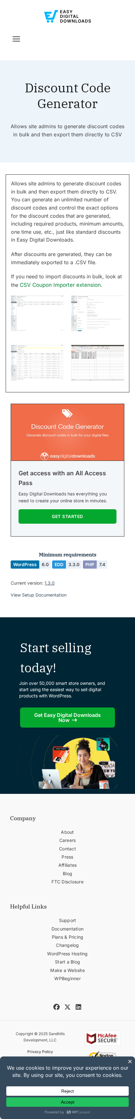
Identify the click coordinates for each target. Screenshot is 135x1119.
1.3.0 (50, 583)
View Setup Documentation (39, 595)
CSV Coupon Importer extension (60, 285)
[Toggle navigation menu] (16, 39)
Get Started (67, 516)
